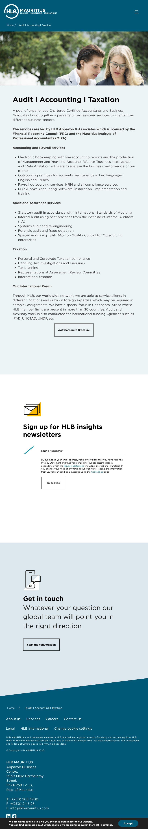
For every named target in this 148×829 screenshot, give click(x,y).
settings (107, 825)
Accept (128, 823)
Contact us (97, 471)
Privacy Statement (74, 465)
